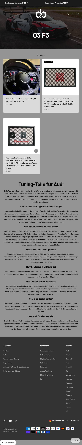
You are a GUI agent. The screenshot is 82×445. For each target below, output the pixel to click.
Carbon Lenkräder (47, 351)
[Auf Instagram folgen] (4, 420)
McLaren (69, 383)
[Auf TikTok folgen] (15, 420)
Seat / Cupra (70, 399)
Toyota (68, 407)
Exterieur (43, 363)
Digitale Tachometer (48, 359)
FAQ (4, 355)
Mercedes (69, 387)
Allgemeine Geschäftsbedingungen (16, 367)
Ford (67, 363)
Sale (41, 379)
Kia (67, 371)
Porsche (69, 395)
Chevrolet (69, 359)
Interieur (43, 367)
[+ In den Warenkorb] (36, 92)
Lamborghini (70, 375)
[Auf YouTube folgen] (10, 420)
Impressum (7, 363)
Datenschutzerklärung (11, 371)
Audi (67, 351)
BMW (68, 355)
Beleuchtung (45, 355)
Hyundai (69, 367)
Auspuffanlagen (46, 371)
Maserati (69, 379)
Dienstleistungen (46, 375)
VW (67, 411)
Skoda (68, 403)
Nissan (68, 391)
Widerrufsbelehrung (11, 359)
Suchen (6, 351)
